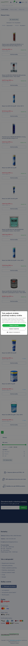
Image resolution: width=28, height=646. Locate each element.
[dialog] (14, 323)
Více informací (23, 322)
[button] (14, 332)
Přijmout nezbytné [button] (14, 328)
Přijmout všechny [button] (14, 325)
